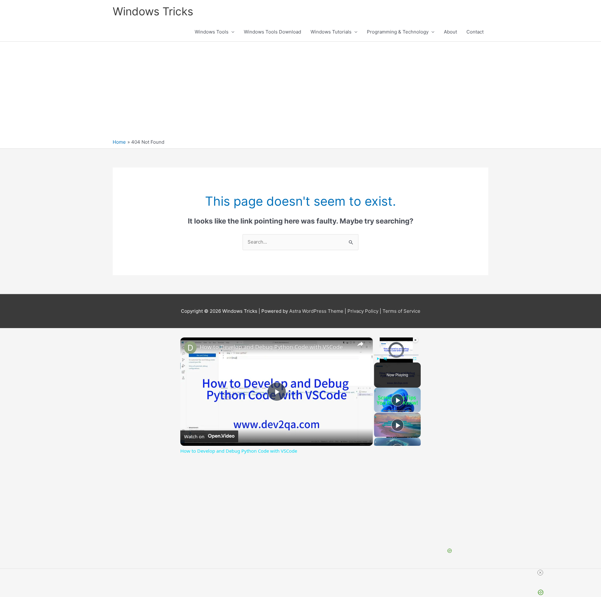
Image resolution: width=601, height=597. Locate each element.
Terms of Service (401, 311)
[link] (190, 347)
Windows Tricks (153, 11)
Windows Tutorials (331, 32)
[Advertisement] (300, 92)
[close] (540, 572)
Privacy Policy (362, 311)
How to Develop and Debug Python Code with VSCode (271, 347)
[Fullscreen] (415, 359)
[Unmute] (385, 359)
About (450, 32)
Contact (475, 32)
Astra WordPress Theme (316, 311)
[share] (360, 344)
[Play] (378, 359)
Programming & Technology (398, 32)
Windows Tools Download (272, 32)
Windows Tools (212, 32)
